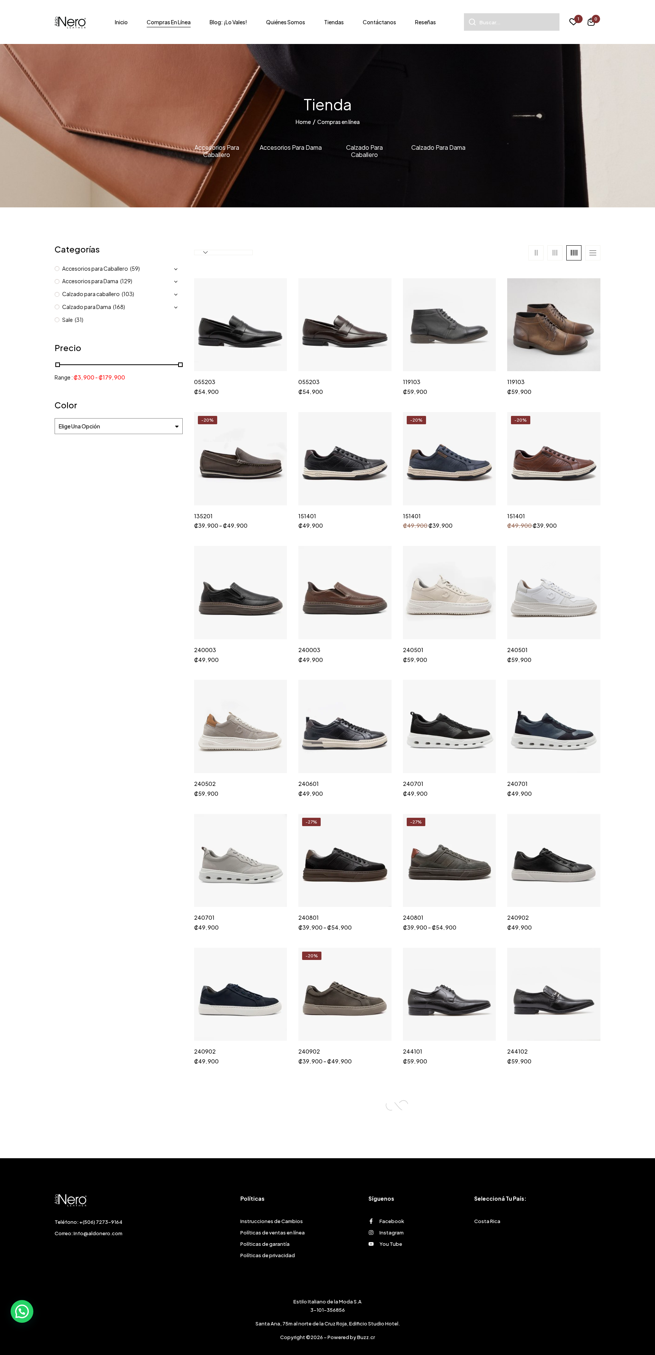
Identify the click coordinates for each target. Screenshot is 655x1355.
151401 (307, 516)
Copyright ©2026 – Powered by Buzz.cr (327, 1337)
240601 (308, 784)
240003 (205, 650)
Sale (67, 319)
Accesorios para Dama (291, 147)
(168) (119, 306)
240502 (205, 784)
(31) (79, 319)
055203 (204, 382)
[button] (591, 23)
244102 (517, 1051)
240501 (413, 650)
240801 (308, 917)
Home (303, 121)
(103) (128, 293)
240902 (518, 917)
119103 (411, 382)
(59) (135, 268)
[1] (573, 22)
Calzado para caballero (364, 151)
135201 (203, 516)
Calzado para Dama (438, 147)
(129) (126, 281)
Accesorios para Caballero (216, 151)
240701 (413, 784)
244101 (412, 1051)
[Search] (470, 22)
